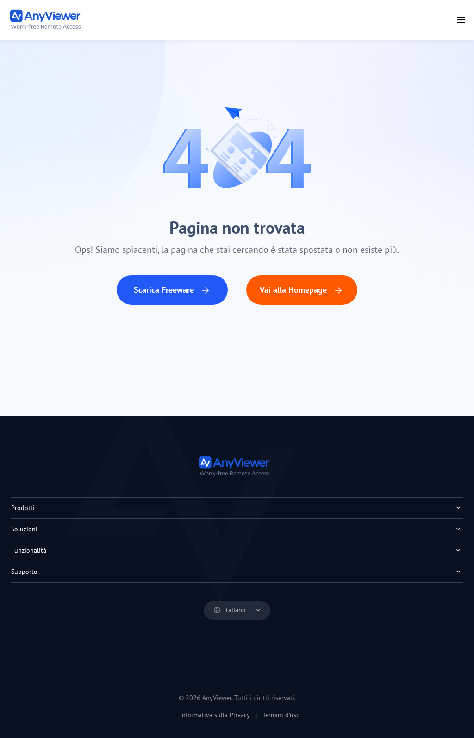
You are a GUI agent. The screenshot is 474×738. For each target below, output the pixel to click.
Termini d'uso (281, 715)
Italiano (235, 610)
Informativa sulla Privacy (215, 715)
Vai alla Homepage (294, 289)
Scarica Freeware (165, 289)
